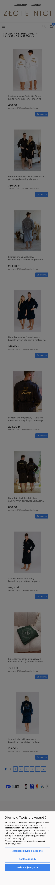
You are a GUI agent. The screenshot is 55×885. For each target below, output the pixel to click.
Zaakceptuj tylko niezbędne (27, 851)
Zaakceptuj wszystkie (27, 867)
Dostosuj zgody (27, 859)
